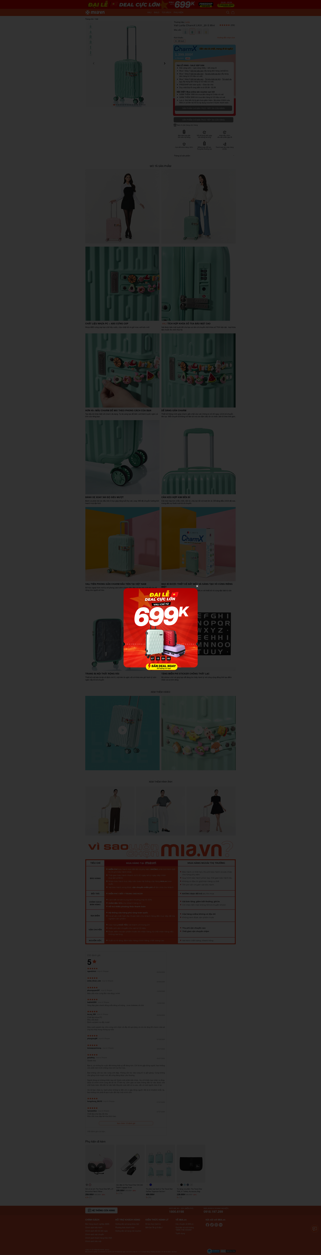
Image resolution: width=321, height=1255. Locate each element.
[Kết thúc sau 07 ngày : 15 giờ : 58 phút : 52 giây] (160, 669)
